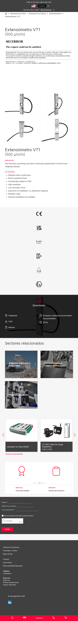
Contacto (6, 559)
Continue (42, 6)
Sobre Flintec (7, 562)
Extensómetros (55, 13)
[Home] (6, 13)
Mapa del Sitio (8, 554)
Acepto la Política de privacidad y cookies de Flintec (18, 515)
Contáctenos (7, 573)
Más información (46, 10)
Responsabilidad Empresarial (12, 566)
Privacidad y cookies (10, 550)
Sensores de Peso (18, 13)
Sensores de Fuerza (37, 13)
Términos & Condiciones (11, 547)
